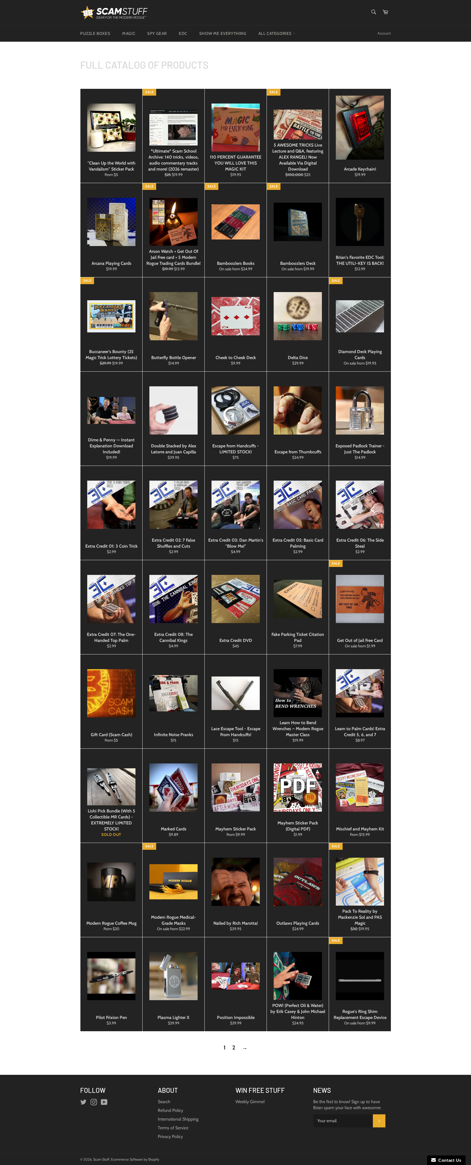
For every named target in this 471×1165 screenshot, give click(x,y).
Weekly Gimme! (250, 1101)
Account (384, 33)
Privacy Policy (170, 1136)
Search (164, 1101)
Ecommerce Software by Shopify (135, 1159)
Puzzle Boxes (95, 33)
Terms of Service (173, 1127)
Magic (128, 33)
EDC (183, 33)
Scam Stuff (101, 1159)
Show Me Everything (222, 33)
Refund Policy (170, 1110)
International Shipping (178, 1119)
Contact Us (448, 1160)
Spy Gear (157, 33)
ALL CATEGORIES (275, 33)
